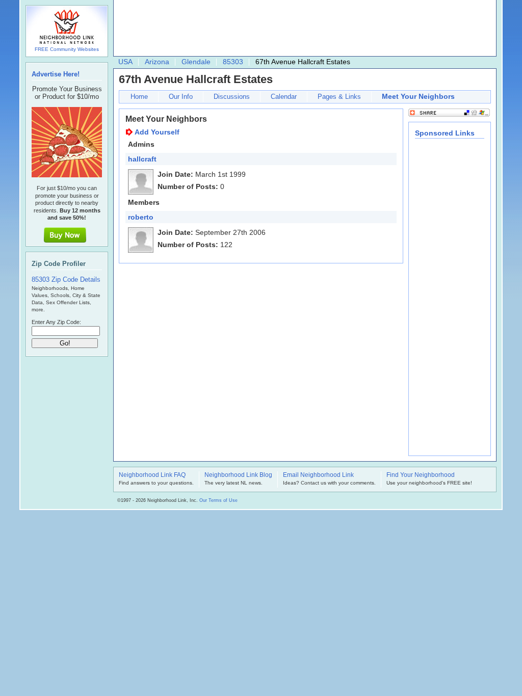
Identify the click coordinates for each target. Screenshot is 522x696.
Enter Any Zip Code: (56, 322)
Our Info (181, 96)
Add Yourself (157, 132)
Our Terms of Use (218, 500)
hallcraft (142, 159)
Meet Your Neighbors (418, 96)
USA (125, 62)
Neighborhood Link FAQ (152, 475)
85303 (233, 62)
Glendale (196, 62)
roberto (140, 217)
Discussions (232, 96)
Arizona (157, 62)
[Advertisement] (302, 28)
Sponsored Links (445, 133)
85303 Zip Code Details (66, 279)
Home (139, 96)
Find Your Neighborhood (420, 475)
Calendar (284, 96)
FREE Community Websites (67, 49)
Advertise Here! (56, 74)
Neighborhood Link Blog (238, 475)
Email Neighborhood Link (318, 475)
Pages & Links (339, 96)
